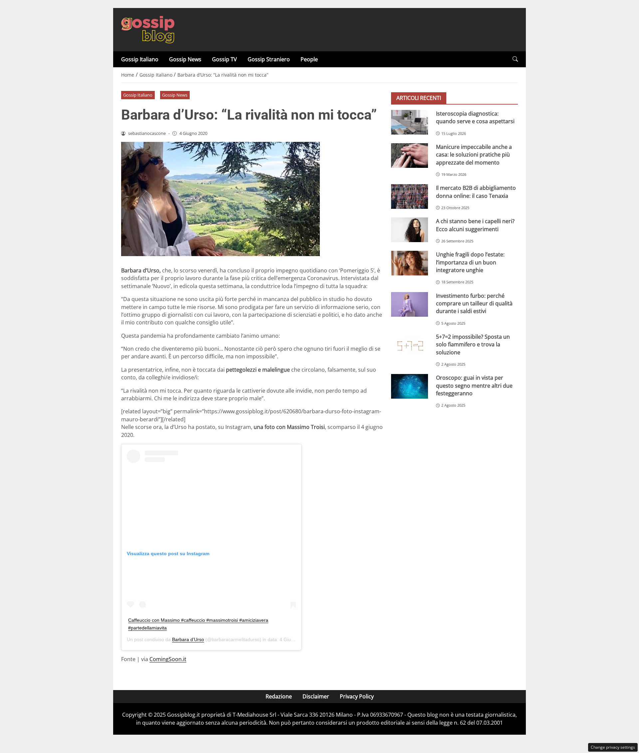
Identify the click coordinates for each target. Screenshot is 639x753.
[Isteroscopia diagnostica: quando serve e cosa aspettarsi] (409, 122)
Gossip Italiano (139, 59)
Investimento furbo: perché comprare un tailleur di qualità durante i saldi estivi (474, 303)
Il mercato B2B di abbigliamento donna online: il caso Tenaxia (476, 191)
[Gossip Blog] (147, 29)
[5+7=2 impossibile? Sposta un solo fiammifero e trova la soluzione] (409, 345)
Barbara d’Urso (188, 639)
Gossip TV (224, 59)
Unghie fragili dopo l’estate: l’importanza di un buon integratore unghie (470, 262)
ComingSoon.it (167, 659)
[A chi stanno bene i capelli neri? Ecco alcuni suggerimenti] (409, 229)
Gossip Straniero (269, 59)
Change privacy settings (613, 747)
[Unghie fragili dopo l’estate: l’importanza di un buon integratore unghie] (409, 263)
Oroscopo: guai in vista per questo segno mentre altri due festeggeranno (474, 385)
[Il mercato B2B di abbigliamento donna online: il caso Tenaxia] (409, 196)
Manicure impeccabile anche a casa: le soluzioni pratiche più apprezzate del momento (474, 154)
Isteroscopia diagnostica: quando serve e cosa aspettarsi (475, 117)
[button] (515, 59)
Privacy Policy (357, 696)
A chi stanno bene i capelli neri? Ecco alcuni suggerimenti (475, 224)
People (309, 59)
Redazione (279, 696)
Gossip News (185, 59)
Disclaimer (316, 696)
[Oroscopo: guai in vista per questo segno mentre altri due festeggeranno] (409, 386)
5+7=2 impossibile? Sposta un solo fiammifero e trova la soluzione (473, 344)
